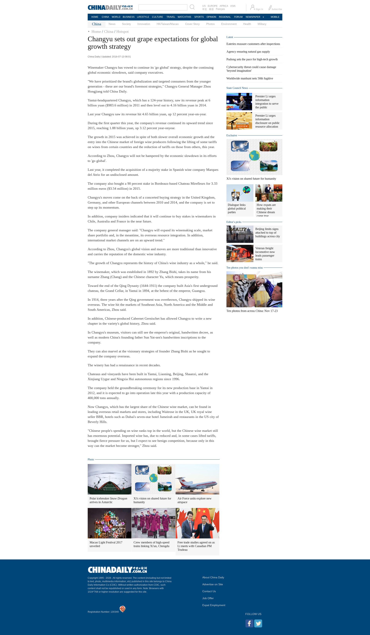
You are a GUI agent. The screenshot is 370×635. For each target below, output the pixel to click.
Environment (229, 23)
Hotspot (122, 31)
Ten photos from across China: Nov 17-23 (252, 310)
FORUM (238, 17)
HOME (94, 17)
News (112, 23)
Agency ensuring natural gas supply (248, 51)
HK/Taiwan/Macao (168, 23)
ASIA (232, 6)
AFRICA (224, 6)
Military (262, 23)
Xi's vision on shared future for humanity (152, 500)
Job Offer (208, 598)
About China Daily (213, 577)
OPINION (211, 17)
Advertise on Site (212, 584)
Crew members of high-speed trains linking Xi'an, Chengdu (151, 544)
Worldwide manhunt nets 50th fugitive (249, 78)
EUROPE (213, 6)
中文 (204, 9)
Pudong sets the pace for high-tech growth (252, 59)
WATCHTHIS (184, 17)
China (108, 31)
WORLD (116, 17)
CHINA (105, 17)
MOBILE (275, 17)
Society (126, 23)
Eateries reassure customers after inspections (253, 43)
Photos (210, 23)
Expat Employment (213, 605)
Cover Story (192, 23)
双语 (211, 9)
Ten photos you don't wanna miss (244, 267)
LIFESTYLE (143, 17)
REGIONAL (225, 17)
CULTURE (157, 17)
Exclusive (231, 135)
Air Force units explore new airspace (194, 500)
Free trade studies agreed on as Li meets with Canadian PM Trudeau (196, 546)
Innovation (143, 23)
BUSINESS (129, 17)
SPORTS (199, 17)
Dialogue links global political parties (237, 208)
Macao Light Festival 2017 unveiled (106, 544)
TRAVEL (170, 17)
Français (220, 9)
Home (96, 31)
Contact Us (209, 591)
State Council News (237, 88)
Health (247, 23)
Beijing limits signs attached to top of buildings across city (267, 232)
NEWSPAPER (253, 17)
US (204, 6)
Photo (91, 459)
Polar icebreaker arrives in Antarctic (108, 500)
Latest (229, 37)
